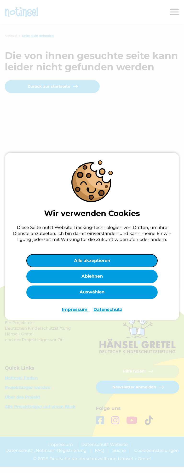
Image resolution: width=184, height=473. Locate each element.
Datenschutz (107, 309)
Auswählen (92, 292)
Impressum (75, 309)
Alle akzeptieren (92, 260)
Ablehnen (92, 276)
